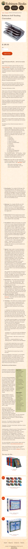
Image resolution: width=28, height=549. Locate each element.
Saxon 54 (7, 296)
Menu (7, 8)
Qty (2, 47)
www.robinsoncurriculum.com (17, 443)
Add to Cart (7, 54)
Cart (21, 8)
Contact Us (16, 542)
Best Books (20, 162)
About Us (10, 542)
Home (3, 12)
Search (5, 542)
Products (6, 12)
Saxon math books (6, 67)
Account (14, 8)
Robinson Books (13, 546)
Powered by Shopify (14, 548)
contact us (18, 449)
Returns (22, 542)
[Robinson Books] (14, 4)
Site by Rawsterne (14, 547)
